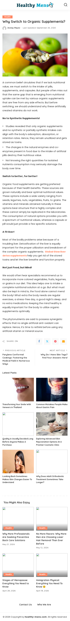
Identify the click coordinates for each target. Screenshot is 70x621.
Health (7, 17)
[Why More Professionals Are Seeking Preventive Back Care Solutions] (18, 519)
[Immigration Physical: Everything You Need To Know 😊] (52, 565)
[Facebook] (39, 341)
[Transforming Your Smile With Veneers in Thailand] (18, 389)
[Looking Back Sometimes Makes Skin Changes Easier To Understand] (18, 461)
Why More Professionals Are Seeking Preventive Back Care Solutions (15, 537)
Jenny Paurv (13, 28)
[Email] (63, 341)
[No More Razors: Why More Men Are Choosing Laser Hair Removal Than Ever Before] (52, 519)
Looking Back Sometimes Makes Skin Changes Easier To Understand (17, 479)
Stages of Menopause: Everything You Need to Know (15, 583)
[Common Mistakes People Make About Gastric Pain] (52, 389)
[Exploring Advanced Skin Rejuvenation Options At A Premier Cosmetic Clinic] (52, 424)
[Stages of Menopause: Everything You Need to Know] (18, 565)
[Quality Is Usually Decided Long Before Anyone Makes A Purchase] (18, 424)
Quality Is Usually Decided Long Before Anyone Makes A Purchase (17, 441)
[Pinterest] (55, 341)
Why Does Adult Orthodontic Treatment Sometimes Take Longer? (50, 479)
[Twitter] (47, 341)
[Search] (66, 5)
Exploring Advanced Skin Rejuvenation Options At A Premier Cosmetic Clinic (49, 441)
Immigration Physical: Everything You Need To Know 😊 (49, 583)
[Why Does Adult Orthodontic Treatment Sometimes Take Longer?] (52, 461)
